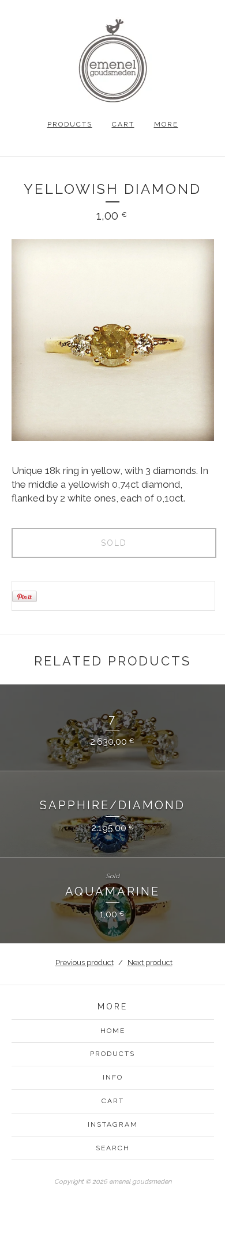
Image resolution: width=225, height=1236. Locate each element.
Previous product (84, 962)
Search (113, 1148)
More (166, 124)
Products (69, 124)
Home (112, 1031)
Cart (123, 124)
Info (113, 1077)
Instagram (113, 1124)
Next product (149, 962)
